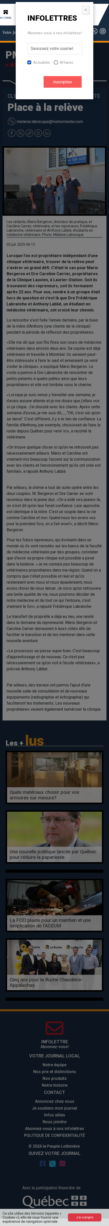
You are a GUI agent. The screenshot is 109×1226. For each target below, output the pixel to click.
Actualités (41, 62)
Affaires (66, 62)
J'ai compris (84, 1217)
